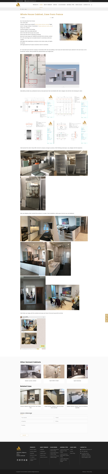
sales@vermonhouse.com (30, 1)
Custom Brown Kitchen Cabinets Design (54, 456)
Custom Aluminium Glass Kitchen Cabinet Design (64, 455)
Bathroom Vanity (33, 455)
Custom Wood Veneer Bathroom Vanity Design (64, 451)
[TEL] (106, 318)
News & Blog (78, 5)
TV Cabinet (32, 457)
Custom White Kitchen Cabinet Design (54, 450)
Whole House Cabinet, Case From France (34, 9)
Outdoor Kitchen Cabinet (33, 459)
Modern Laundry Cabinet (30, 381)
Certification (42, 451)
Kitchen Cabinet (33, 449)
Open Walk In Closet (54, 381)
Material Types (70, 5)
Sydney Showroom (43, 457)
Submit (24, 435)
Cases (41, 5)
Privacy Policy (89, 471)
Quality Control (43, 453)
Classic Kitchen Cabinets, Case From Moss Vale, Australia (54, 407)
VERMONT (42, 449)
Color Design (62, 5)
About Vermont (48, 5)
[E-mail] (106, 315)
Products (35, 5)
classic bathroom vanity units (45, 26)
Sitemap (84, 471)
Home (23, 9)
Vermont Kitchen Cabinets (26, 471)
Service (55, 5)
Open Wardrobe (77, 381)
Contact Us (86, 5)
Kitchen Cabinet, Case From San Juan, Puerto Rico (30, 407)
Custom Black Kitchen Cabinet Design (54, 453)
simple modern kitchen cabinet (42, 24)
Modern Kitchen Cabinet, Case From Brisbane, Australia (77, 407)
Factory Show (42, 455)
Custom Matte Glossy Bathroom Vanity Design (64, 460)
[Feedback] (106, 321)
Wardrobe (32, 453)
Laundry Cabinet (33, 451)
